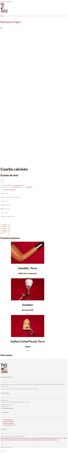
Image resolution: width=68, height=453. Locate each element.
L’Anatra (65, 438)
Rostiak (33, 439)
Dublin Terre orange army (27, 273)
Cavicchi (36, 438)
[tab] (27, 190)
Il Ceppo (61, 438)
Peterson (20, 439)
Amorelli (2, 438)
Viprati (56, 439)
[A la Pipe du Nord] (4, 12)
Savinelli (36, 439)
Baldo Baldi (6, 438)
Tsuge (53, 439)
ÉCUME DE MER (29, 187)
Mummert (13, 439)
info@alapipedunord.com (19, 185)
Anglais (27, 346)
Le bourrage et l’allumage (8, 423)
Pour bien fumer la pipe (8, 419)
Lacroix (2, 439)
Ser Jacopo (41, 439)
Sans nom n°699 (27, 310)
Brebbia (18, 438)
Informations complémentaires (9, 189)
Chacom (40, 438)
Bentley (10, 438)
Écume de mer (15, 187)
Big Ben (14, 438)
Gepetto (6, 439)
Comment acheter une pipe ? (9, 424)
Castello (32, 438)
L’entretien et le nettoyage (8, 421)
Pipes (20, 187)
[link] (13, 1)
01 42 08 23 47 (10, 185)
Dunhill (43, 438)
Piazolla (23, 439)
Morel (9, 439)
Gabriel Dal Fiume (49, 438)
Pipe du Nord (28, 439)
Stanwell (45, 439)
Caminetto (28, 438)
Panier (2, 15)
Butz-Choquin (23, 438)
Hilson (58, 438)
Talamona (50, 439)
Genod (54, 438)
